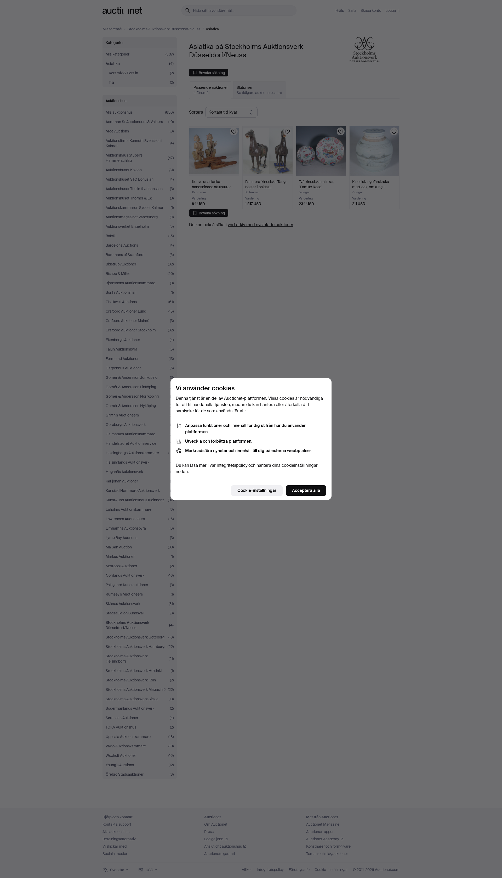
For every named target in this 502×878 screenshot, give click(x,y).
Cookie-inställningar (256, 490)
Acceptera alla (306, 490)
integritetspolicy (232, 465)
